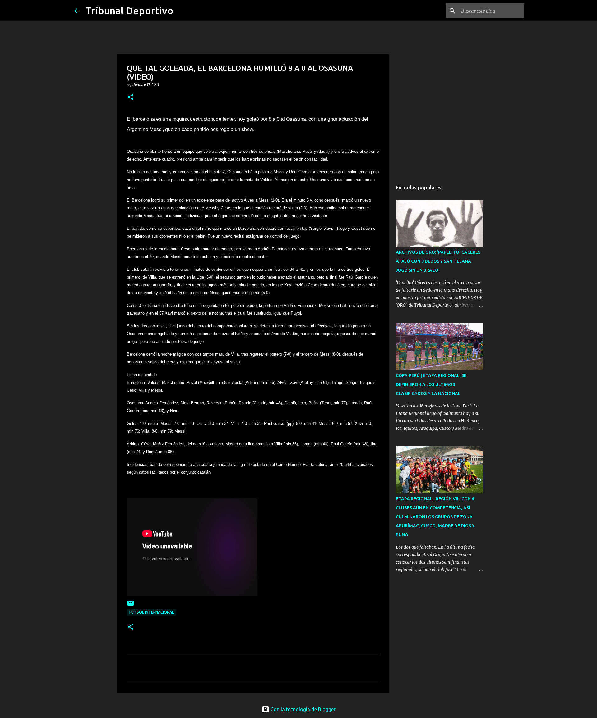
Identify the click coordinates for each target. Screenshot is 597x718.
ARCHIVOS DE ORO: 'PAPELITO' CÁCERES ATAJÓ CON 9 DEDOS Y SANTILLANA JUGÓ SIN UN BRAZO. (438, 261)
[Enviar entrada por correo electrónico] (130, 605)
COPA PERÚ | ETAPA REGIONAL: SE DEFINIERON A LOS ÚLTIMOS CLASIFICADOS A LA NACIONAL (431, 384)
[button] (130, 97)
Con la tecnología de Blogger (302, 709)
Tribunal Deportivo (130, 10)
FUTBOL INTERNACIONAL (151, 612)
